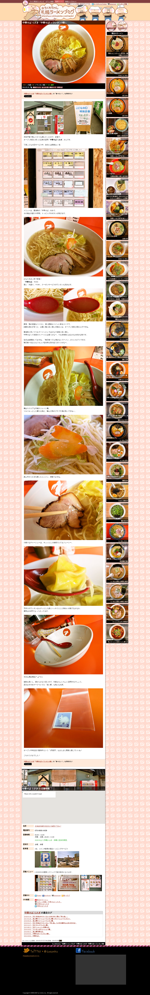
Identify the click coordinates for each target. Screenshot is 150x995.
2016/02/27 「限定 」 (50, 923)
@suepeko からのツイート (31, 956)
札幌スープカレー (70, 1)
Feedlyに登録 (123, 4)
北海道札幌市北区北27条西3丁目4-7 (48, 826)
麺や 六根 (125, 359)
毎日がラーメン (42, 900)
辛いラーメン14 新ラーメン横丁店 (118, 642)
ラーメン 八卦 (124, 339)
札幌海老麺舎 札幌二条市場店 (119, 176)
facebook (47, 895)
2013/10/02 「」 (32, 936)
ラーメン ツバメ (123, 400)
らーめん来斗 (124, 460)
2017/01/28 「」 (47, 919)
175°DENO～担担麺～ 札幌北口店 (118, 299)
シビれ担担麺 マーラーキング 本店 (118, 279)
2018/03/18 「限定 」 (46, 916)
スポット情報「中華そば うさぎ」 (49, 902)
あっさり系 (45, 87)
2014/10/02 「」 (37, 929)
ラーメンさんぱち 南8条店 (120, 621)
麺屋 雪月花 (124, 521)
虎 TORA (125, 95)
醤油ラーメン (37, 87)
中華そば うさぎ (31, 22)
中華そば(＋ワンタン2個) (53, 22)
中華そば (59, 87)
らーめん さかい (123, 541)
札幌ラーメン (59, 1)
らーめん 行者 (124, 440)
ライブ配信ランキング (37, 1)
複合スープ (53, 87)
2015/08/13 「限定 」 (37, 927)
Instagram (112, 4)
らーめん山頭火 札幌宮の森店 (119, 581)
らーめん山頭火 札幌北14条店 (119, 601)
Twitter (39, 895)
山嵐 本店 (125, 238)
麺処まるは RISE (123, 420)
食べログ (66, 895)
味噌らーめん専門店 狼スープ (119, 156)
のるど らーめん (123, 75)
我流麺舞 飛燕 (124, 561)
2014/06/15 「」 (34, 931)
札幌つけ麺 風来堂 (122, 136)
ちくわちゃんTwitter (100, 4)
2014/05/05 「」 (37, 934)
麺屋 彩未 (125, 480)
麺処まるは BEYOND (121, 319)
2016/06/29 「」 (39, 921)
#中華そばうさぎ (43, 904)
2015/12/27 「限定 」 (36, 925)
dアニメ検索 (50, 1)
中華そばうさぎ (42, 906)
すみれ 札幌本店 (123, 500)
